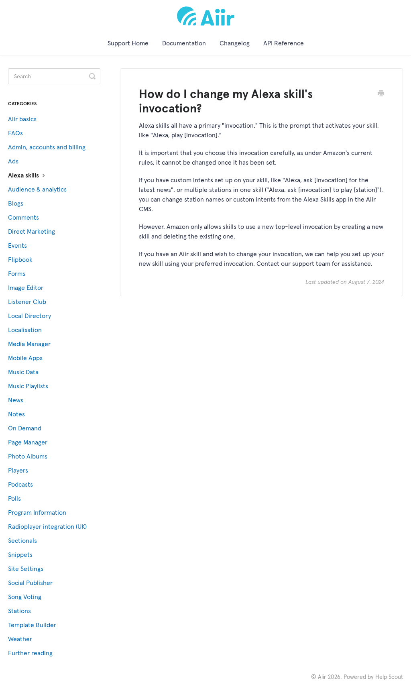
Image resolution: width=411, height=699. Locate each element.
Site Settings (25, 568)
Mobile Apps (25, 358)
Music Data (23, 372)
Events (17, 245)
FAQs (15, 133)
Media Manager (29, 344)
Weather (20, 639)
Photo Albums (27, 456)
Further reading (30, 653)
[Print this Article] (381, 94)
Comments (23, 217)
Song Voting (24, 597)
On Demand (24, 428)
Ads (13, 161)
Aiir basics (22, 119)
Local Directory (29, 316)
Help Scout (389, 677)
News (15, 400)
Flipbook (20, 259)
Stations (19, 611)
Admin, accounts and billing (46, 147)
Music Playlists (28, 386)
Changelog (235, 43)
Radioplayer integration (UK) (47, 526)
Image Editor (25, 287)
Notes (16, 414)
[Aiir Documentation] (205, 16)
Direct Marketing (31, 231)
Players (18, 470)
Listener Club (27, 302)
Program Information (37, 512)
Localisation (25, 330)
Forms (16, 273)
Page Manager (27, 442)
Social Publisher (30, 583)
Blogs (15, 203)
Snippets (20, 554)
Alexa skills (24, 175)
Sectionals (22, 540)
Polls (14, 498)
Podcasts (20, 484)
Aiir (322, 677)
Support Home (128, 43)
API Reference (283, 43)
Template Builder (32, 625)
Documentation (184, 43)
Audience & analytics (37, 189)
